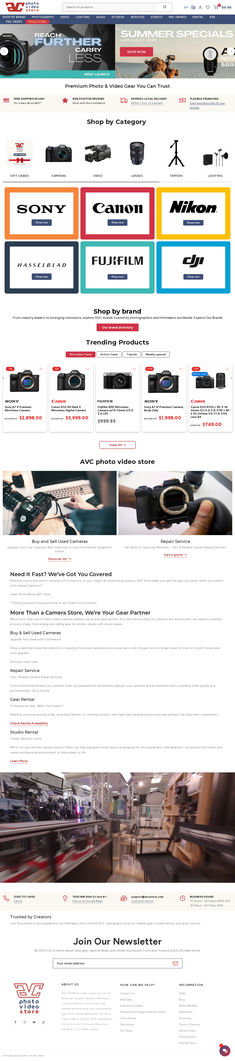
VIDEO (64, 17)
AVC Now (126, 1030)
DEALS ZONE (37, 21)
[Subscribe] (175, 963)
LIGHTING (83, 17)
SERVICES (137, 17)
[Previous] (4, 51)
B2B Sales (126, 999)
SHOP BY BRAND (14, 17)
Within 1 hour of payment (147, 103)
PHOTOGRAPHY (43, 17)
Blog (182, 999)
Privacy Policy (187, 1036)
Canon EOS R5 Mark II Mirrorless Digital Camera (68, 408)
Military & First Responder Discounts (143, 1012)
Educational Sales (131, 1005)
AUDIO (100, 17)
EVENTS (156, 17)
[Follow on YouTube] (34, 1022)
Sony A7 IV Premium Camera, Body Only (164, 408)
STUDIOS (118, 17)
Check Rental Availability (29, 723)
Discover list (57, 559)
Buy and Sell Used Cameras (60, 541)
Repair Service (175, 541)
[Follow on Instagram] (25, 1022)
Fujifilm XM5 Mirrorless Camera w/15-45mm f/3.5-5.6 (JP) (115, 410)
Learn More (19, 761)
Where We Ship (188, 1005)
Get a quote (173, 555)
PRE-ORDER (14, 21)
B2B (212, 17)
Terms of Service (189, 1024)
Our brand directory (117, 327)
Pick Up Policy (187, 1043)
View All (115, 445)
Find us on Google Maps (88, 901)
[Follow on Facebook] (15, 1022)
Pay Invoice (127, 1024)
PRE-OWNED (177, 17)
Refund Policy (187, 1030)
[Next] (231, 51)
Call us (18, 901)
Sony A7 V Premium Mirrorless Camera (18, 408)
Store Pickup (128, 1018)
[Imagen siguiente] (42, 381)
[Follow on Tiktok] (43, 1022)
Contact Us (127, 993)
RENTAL (198, 17)
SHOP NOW (73, 65)
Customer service (142, 901)
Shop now (42, 222)
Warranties (186, 1012)
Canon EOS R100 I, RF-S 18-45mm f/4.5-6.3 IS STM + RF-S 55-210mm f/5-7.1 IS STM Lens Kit (210, 412)
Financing (185, 1018)
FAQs (182, 993)
